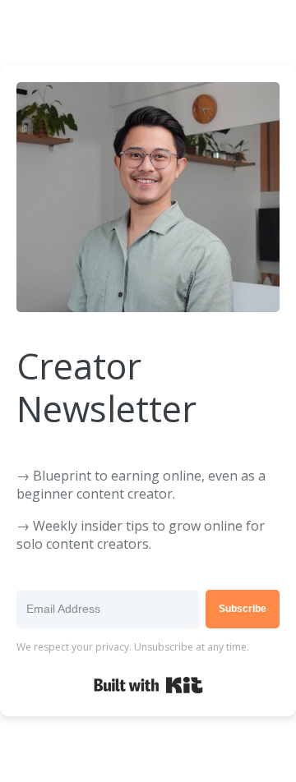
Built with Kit (148, 685)
